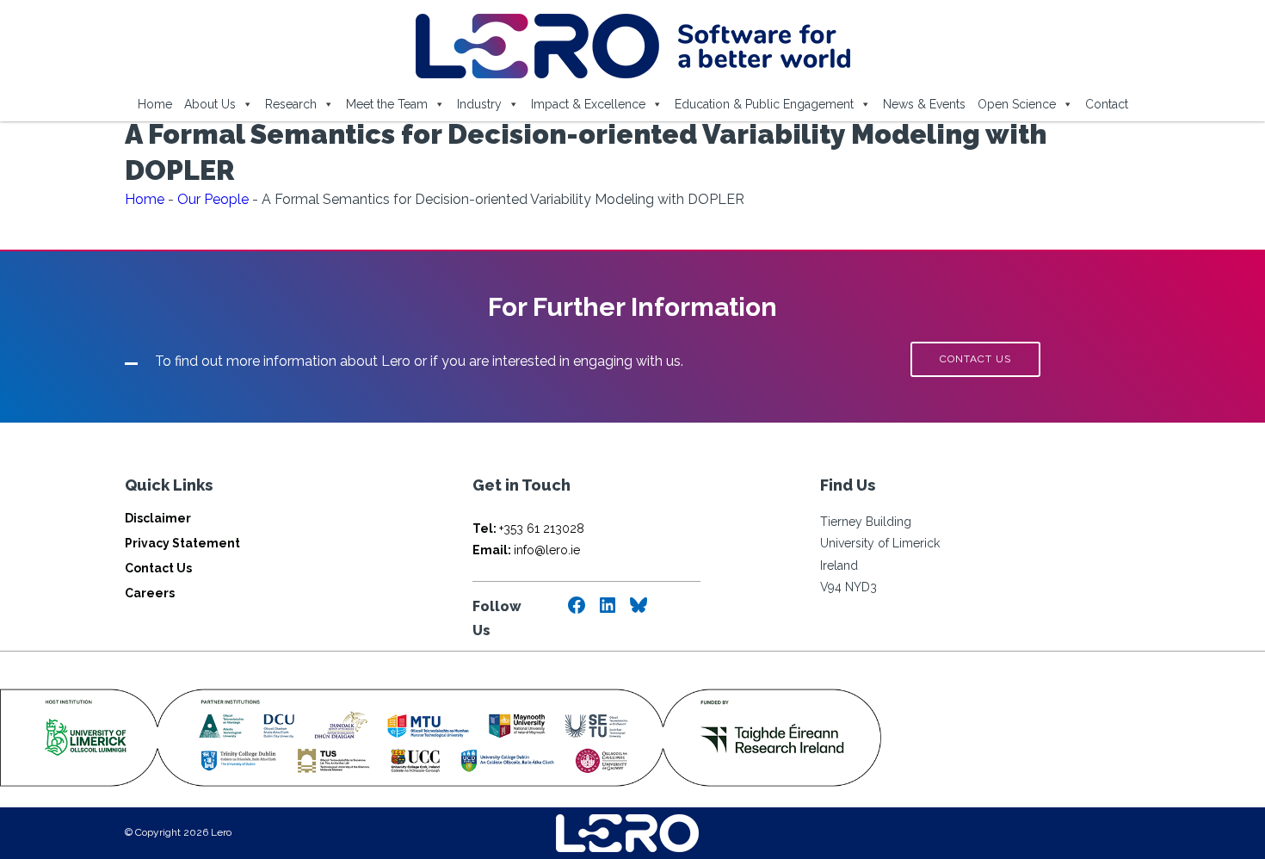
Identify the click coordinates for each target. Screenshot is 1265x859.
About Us (210, 104)
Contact (1106, 104)
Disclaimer (158, 518)
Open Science (1017, 104)
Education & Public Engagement (764, 104)
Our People (213, 199)
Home (155, 104)
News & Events (924, 104)
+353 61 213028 (528, 528)
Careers (150, 593)
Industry (479, 104)
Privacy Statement (182, 543)
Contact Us (158, 568)
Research (291, 104)
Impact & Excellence (588, 104)
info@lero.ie (526, 550)
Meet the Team (387, 104)
